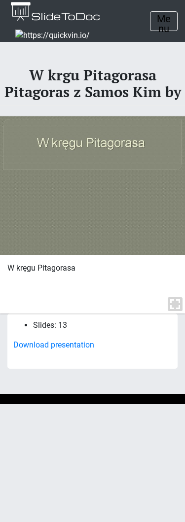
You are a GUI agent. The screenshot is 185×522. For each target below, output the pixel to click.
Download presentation (53, 344)
